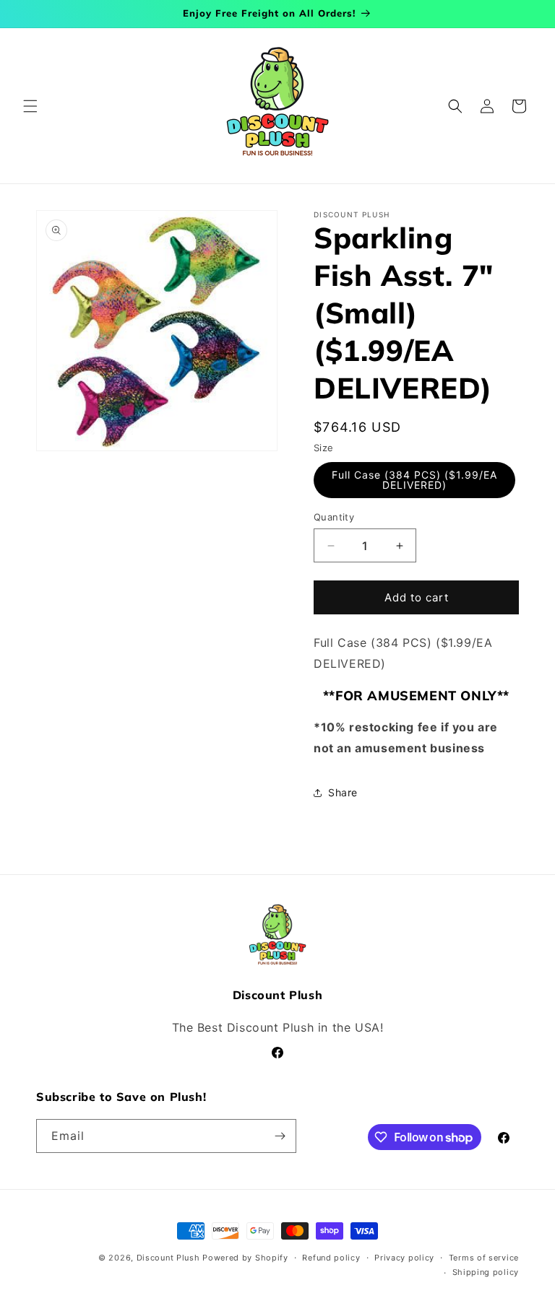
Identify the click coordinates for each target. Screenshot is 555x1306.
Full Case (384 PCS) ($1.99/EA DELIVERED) (414, 480)
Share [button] (343, 792)
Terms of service (484, 1258)
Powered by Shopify (245, 1258)
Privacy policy (404, 1258)
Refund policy (331, 1258)
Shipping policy (486, 1272)
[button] (30, 106)
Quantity (334, 517)
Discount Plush (168, 1258)
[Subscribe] (280, 1136)
